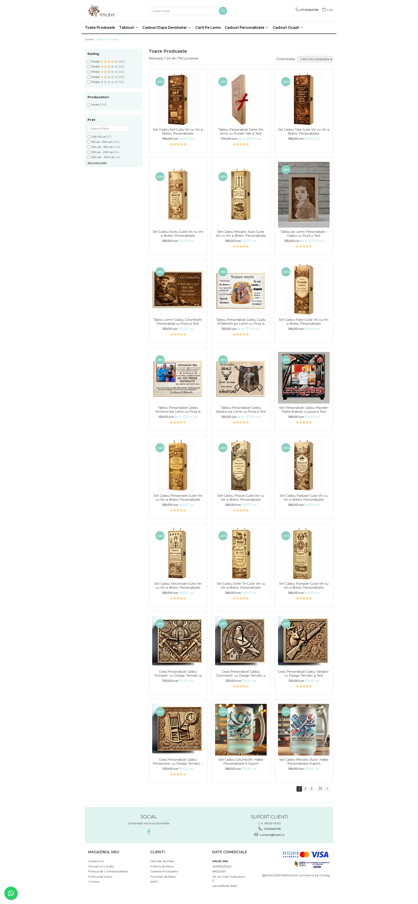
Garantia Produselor (164, 871)
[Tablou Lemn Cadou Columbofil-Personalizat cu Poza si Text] (178, 290)
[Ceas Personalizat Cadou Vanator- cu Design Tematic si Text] (304, 641)
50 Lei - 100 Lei (101, 142)
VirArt (95, 104)
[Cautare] (223, 11)
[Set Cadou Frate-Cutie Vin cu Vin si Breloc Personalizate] (304, 290)
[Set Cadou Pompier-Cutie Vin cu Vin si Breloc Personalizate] (304, 554)
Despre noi (96, 861)
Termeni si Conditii (101, 866)
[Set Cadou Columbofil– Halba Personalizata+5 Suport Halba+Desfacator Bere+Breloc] (241, 729)
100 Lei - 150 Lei (102, 147)
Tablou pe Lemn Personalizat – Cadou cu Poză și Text (303, 234)
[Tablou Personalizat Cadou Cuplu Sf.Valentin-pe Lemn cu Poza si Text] (241, 290)
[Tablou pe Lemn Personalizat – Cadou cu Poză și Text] (304, 194)
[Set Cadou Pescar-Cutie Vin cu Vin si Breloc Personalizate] (241, 466)
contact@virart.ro (272, 834)
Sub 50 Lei (98, 136)
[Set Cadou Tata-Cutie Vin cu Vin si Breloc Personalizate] (304, 99)
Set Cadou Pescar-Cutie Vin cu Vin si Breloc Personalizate (240, 498)
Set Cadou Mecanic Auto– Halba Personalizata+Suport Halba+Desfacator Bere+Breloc (303, 761)
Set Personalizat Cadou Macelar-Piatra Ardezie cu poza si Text (304, 410)
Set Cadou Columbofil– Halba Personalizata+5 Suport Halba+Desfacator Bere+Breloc (241, 761)
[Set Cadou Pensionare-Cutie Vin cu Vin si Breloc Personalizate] (178, 466)
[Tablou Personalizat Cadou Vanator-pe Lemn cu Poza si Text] (241, 378)
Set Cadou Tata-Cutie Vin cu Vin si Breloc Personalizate (303, 131)
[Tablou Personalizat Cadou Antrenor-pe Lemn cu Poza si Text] (178, 378)
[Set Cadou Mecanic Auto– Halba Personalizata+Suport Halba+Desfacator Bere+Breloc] (304, 729)
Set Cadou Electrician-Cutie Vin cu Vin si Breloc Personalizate (178, 586)
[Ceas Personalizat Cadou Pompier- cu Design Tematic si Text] (178, 641)
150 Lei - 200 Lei (102, 152)
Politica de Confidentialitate (108, 871)
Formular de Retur (163, 876)
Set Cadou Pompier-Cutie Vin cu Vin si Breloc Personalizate (304, 586)
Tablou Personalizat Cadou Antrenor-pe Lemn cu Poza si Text (177, 410)
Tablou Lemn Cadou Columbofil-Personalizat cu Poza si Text (177, 322)
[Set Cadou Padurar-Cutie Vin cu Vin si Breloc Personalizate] (304, 466)
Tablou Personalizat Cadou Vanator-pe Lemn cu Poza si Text (241, 410)
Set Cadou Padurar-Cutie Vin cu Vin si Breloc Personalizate (304, 498)
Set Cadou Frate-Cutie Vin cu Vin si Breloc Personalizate (304, 322)
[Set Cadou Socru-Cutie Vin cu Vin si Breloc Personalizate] (178, 194)
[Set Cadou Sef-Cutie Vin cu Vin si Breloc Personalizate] (178, 99)
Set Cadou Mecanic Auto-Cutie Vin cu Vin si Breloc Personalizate (241, 234)
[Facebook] (148, 831)
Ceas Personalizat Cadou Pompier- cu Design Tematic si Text (178, 674)
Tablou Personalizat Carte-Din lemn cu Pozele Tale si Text (240, 131)
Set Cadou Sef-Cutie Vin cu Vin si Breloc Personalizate (178, 131)
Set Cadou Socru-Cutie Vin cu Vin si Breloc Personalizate (178, 234)
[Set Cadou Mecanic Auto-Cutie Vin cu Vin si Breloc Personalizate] (241, 194)
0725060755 (272, 829)
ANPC (154, 881)
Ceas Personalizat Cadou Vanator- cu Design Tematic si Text (303, 674)
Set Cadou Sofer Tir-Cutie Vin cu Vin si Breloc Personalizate (241, 586)
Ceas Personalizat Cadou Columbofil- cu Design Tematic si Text (241, 674)
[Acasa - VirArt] (106, 11)
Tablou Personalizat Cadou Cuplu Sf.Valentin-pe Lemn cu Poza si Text (241, 322)
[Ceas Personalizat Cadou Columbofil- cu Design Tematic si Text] (241, 641)
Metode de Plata (162, 861)
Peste (95, 61)
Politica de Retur (162, 866)
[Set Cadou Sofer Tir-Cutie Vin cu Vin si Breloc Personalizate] (241, 554)
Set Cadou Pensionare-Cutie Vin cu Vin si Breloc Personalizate (177, 498)
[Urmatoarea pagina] (327, 789)
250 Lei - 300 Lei (102, 157)
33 (320, 789)
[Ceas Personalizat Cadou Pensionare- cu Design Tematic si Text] (178, 729)
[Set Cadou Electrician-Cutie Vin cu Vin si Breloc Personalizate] (178, 554)
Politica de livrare (100, 876)
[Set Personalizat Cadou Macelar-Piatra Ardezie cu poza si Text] (304, 378)
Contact (94, 881)
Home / (90, 39)
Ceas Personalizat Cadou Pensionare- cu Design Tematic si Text (178, 761)
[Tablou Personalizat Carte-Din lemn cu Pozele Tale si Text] (241, 99)
